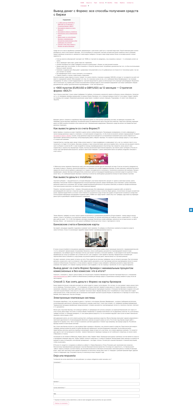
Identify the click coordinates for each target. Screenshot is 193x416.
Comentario (57, 362)
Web (55, 393)
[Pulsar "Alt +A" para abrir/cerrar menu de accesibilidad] (191, 210)
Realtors (122, 2)
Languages (83, 6)
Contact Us (130, 2)
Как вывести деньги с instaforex (67, 31)
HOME (82, 2)
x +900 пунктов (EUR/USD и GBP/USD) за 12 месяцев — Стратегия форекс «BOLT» (66, 24)
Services (101, 2)
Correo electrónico (59, 387)
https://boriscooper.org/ (60, 276)
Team (95, 2)
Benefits (110, 2)
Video (116, 2)
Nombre (56, 381)
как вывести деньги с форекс (62, 135)
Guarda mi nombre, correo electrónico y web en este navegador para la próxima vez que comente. (83, 399)
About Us (89, 2)
